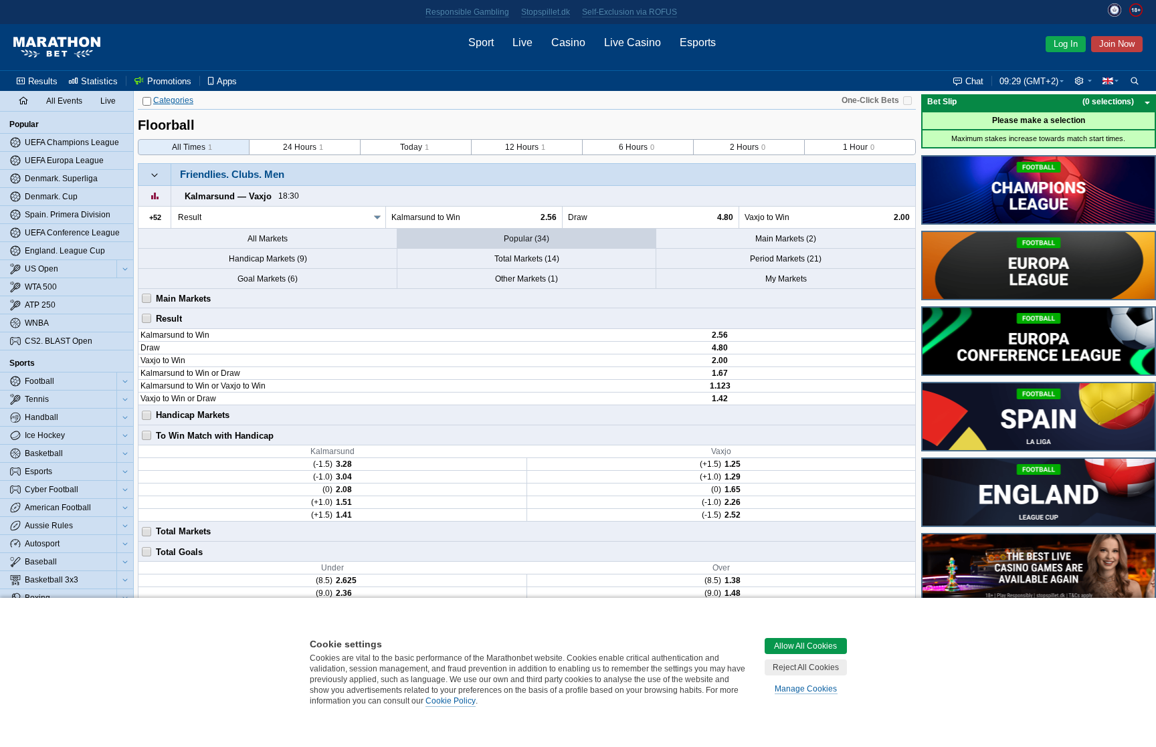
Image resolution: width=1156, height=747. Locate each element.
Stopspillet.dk (545, 12)
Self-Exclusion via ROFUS (629, 12)
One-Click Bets (870, 100)
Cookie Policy (450, 701)
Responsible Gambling (467, 12)
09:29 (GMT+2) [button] (1028, 81)
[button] (1083, 81)
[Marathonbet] (56, 47)
